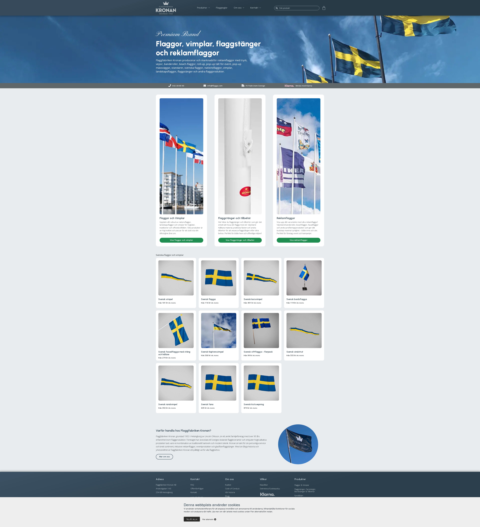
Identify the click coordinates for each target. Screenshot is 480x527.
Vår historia (230, 492)
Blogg (227, 496)
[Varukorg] (324, 8)
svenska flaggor (193, 67)
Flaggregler (222, 7)
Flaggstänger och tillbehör (234, 218)
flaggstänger (185, 71)
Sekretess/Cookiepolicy (270, 488)
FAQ (192, 485)
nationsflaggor (213, 67)
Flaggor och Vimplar (172, 218)
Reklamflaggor (286, 218)
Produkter (202, 7)
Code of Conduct (232, 488)
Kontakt (254, 7)
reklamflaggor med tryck (232, 60)
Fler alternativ (208, 519)
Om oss (238, 7)
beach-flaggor (187, 64)
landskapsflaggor (166, 71)
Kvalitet (228, 485)
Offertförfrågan (197, 488)
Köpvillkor (264, 485)
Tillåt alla (191, 519)
